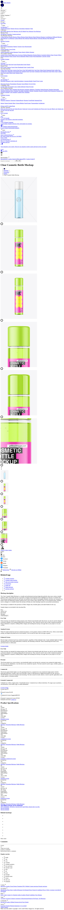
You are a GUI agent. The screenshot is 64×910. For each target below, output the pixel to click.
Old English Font (29, 70)
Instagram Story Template (11, 91)
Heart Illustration (37, 56)
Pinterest (12, 905)
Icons (23, 46)
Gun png (49, 109)
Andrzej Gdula (4, 550)
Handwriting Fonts (21, 64)
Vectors (5, 46)
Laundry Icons (4, 55)
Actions (2, 49)
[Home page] (4, 169)
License (2, 20)
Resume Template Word (45, 91)
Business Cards (10, 81)
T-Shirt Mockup (5, 37)
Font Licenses (4, 75)
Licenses (52, 890)
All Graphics (4, 45)
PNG (23, 886)
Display (28, 64)
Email (34, 81)
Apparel (3, 28)
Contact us (13, 699)
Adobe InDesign (21, 86)
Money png (54, 109)
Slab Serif (11, 64)
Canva (15, 86)
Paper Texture (54, 55)
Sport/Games (27, 103)
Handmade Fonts (22, 67)
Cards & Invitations (18, 81)
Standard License (5, 778)
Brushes (7, 49)
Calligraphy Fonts (11, 71)
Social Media (25, 84)
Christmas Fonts (39, 71)
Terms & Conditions (37, 890)
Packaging (7, 28)
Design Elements (5, 56)
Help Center (4, 895)
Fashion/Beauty (20, 100)
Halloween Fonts (47, 71)
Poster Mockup (36, 37)
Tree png (7, 110)
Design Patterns (37, 55)
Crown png (30, 109)
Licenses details (4, 646)
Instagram (17, 905)
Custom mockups (16, 34)
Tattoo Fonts (43, 70)
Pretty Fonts (55, 71)
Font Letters (6, 73)
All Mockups (4, 27)
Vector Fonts (14, 67)
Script (15, 64)
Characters (13, 100)
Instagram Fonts (50, 70)
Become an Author (5, 902)
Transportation (34, 103)
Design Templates (17, 886)
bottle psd (7, 585)
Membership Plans (5, 890)
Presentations (13, 84)
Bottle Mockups (20, 724)
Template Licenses (5, 95)
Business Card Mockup (46, 37)
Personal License (5, 719)
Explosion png (37, 109)
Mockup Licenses (5, 41)
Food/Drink (31, 100)
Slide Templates (13, 89)
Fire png (12, 109)
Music (14, 103)
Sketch (23, 52)
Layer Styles (12, 49)
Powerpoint (11, 86)
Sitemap (40, 895)
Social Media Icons (13, 55)
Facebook (3, 905)
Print (31, 28)
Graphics (8, 886)
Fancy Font (22, 70)
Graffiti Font (4, 71)
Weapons (3, 100)
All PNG (3, 99)
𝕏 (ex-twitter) (23, 905)
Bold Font (18, 71)
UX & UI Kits (32, 84)
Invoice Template (5, 89)
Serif (2, 64)
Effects (59, 55)
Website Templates (34, 91)
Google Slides (4, 86)
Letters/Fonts (12, 106)
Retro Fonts (12, 73)
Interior (2, 103)
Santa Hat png (18, 109)
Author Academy (21, 895)
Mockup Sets (10, 31)
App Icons (20, 55)
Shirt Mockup (4, 38)
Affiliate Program (14, 902)
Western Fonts (19, 73)
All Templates (4, 79)
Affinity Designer (29, 52)
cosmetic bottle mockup (11, 580)
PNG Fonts (3, 67)
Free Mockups (37, 31)
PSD (2, 46)
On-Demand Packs (27, 890)
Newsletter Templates (23, 91)
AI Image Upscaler (5, 898)
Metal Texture (29, 56)
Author (10, 550)
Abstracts (7, 100)
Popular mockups (42, 886)
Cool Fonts (9, 70)
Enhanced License (5, 798)
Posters (8, 84)
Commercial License (6, 739)
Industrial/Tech (38, 100)
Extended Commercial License (8, 758)
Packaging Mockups (11, 724)
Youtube (8, 905)
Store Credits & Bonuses (16, 890)
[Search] (16, 161)
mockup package (9, 589)
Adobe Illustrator (14, 52)
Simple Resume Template (46, 89)
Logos (41, 81)
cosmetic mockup (9, 578)
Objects (2, 106)
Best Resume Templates (23, 89)
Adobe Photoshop (5, 52)
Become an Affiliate (16, 570)
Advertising (22, 28)
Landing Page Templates (23, 92)
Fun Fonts (31, 71)
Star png (8, 109)
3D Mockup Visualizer (6, 34)
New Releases (29, 31)
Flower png (44, 109)
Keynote (31, 86)
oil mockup (8, 583)
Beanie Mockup (34, 38)
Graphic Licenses (5, 59)
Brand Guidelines (30, 895)
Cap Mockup (11, 38)
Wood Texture (12, 56)
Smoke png (60, 109)
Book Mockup (29, 37)
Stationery (27, 28)
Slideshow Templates (35, 89)
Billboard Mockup (57, 37)
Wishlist (27, 886)
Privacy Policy (46, 890)
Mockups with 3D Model (20, 31)
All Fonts (3, 63)
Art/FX (6, 106)
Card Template (13, 92)
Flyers (37, 81)
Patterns (15, 46)
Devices (17, 28)
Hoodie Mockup (13, 37)
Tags (36, 895)
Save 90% (3, 23)
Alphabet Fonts (25, 71)
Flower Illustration (21, 56)
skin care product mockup (11, 582)
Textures (19, 46)
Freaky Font (4, 70)
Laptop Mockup (18, 38)
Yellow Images (4, 907)
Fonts (11, 886)
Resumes (19, 84)
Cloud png (24, 109)
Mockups (3, 724)
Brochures (3, 81)
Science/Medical (20, 103)
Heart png (3, 109)
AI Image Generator (15, 898)
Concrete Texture (46, 56)
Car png (3, 110)
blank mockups (9, 587)
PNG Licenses (4, 113)
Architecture (41, 103)
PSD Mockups (50, 38)
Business (26, 100)
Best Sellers (3, 31)
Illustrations (10, 46)
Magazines (3, 84)
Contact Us (10, 895)
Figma (20, 52)
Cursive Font (16, 70)
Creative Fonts (30, 67)
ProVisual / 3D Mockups (39, 898)
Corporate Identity (28, 81)
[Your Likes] (1, 151)
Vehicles (12, 28)
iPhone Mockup (21, 37)
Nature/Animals (8, 103)
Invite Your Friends (23, 902)
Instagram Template (56, 91)
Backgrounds (28, 46)
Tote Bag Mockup (42, 38)
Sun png (12, 110)
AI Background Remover (26, 898)
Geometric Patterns (45, 55)
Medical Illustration (28, 55)
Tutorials (15, 895)
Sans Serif (5, 64)
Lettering (9, 67)
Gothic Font (57, 70)
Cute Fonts (37, 70)
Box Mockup (26, 38)
